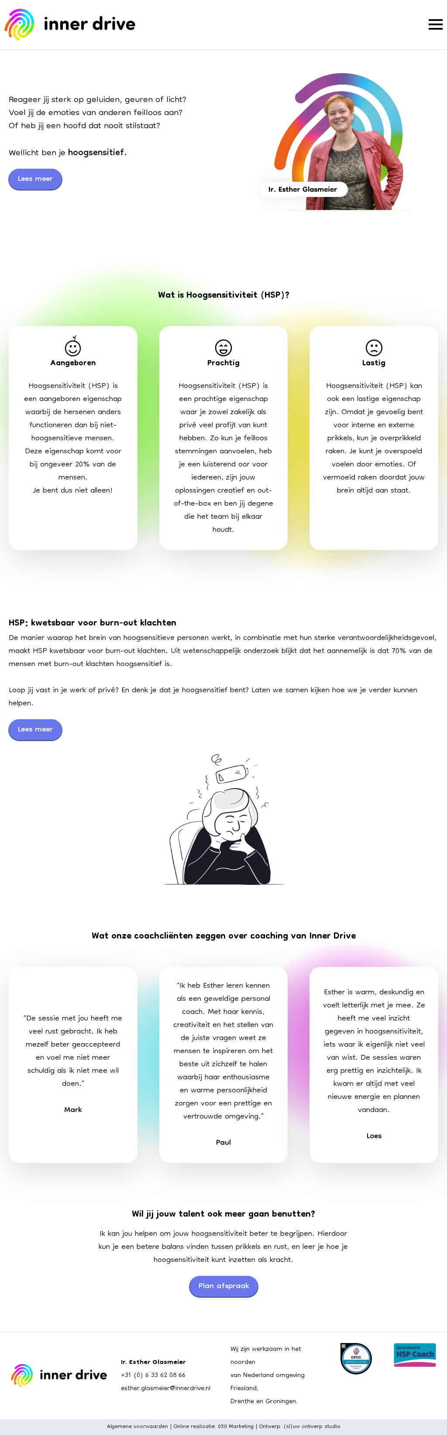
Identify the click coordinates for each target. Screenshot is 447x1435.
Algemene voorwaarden (137, 1427)
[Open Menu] (436, 24)
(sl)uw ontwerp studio (311, 1427)
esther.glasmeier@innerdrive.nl (165, 1388)
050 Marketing (236, 1427)
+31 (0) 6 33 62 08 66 (153, 1375)
